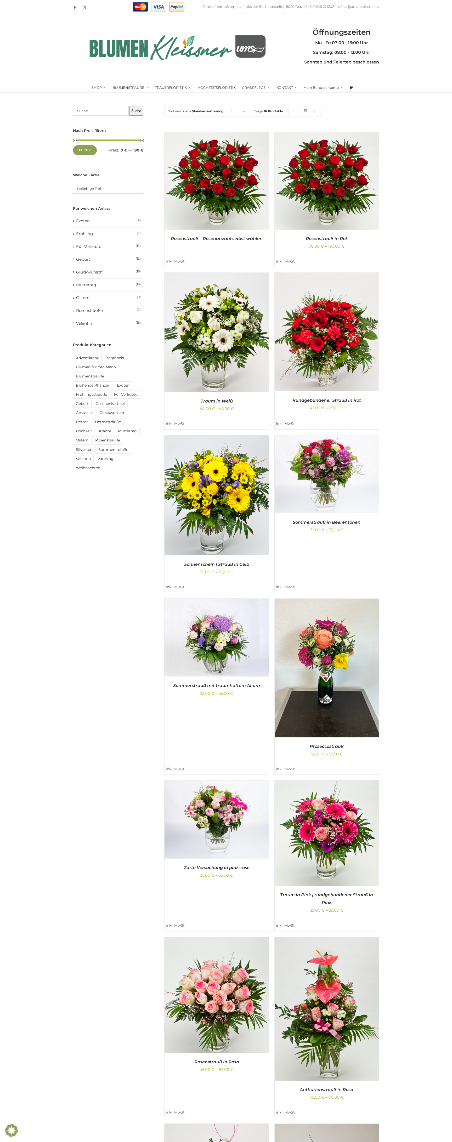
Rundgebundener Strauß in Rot (326, 400)
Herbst (82, 422)
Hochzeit (84, 431)
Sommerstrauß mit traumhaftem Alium (216, 685)
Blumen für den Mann (96, 367)
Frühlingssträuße (91, 394)
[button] (11, 1130)
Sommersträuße (113, 449)
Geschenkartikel (110, 403)
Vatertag (106, 459)
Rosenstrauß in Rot (326, 238)
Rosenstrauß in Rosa (216, 1061)
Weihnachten (88, 468)
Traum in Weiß (217, 401)
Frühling (84, 233)
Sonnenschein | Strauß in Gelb (216, 564)
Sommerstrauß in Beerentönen (326, 522)
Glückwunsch (89, 272)
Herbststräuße (108, 422)
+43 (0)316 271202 (320, 6)
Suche (136, 111)
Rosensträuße (89, 310)
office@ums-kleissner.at (358, 6)
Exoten (83, 220)
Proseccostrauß (327, 746)
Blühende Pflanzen (93, 385)
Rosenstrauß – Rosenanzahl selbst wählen (217, 238)
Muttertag (86, 284)
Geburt (83, 259)
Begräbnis (114, 358)
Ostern (82, 297)
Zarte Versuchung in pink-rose (217, 867)
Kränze (105, 431)
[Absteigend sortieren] (244, 111)
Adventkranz (87, 358)
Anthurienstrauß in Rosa (326, 1089)
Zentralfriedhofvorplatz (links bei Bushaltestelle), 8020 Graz (252, 6)
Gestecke (84, 413)
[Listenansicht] (316, 111)
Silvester (84, 449)
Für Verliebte (88, 246)
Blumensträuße (90, 376)
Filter (85, 150)
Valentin (84, 323)
